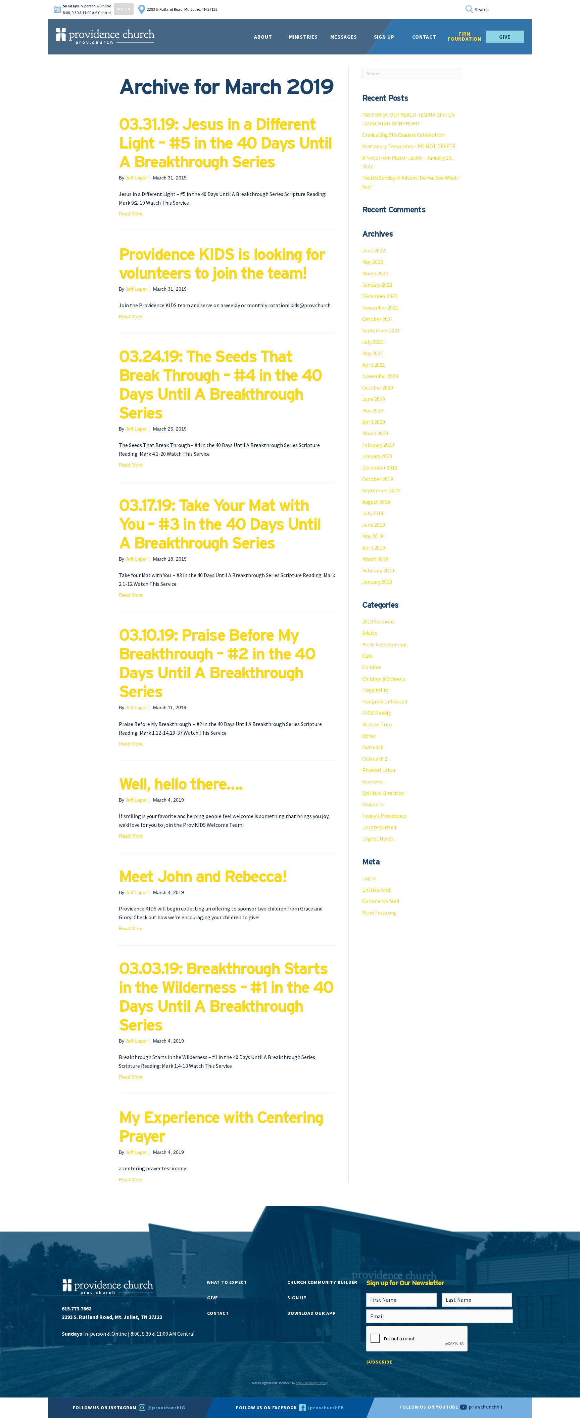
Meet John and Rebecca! (202, 876)
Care (367, 655)
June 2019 (373, 524)
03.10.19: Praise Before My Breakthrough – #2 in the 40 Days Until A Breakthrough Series (217, 663)
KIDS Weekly (376, 713)
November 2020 (380, 376)
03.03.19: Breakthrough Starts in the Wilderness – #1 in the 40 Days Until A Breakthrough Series (226, 997)
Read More (131, 213)
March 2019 (375, 559)
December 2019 (379, 467)
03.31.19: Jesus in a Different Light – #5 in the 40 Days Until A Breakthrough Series (225, 142)
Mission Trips (377, 724)
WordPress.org (379, 912)
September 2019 (381, 490)
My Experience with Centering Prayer (221, 1126)
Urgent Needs (378, 838)
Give (504, 37)
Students (372, 804)
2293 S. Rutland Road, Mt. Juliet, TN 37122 (182, 9)
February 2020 (378, 444)
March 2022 (375, 273)
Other (369, 735)
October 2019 (377, 479)
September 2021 (381, 330)
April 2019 (373, 547)
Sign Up (384, 37)
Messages (343, 37)
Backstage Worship (384, 644)
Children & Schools (383, 678)
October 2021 (377, 319)
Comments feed (380, 901)
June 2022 (373, 250)
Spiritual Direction (383, 792)
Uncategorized (379, 827)
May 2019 (372, 536)
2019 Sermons (378, 621)
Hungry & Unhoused (384, 701)
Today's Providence (384, 815)
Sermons (372, 781)
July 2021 (372, 341)
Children (372, 667)
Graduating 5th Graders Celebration (403, 134)
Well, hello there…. (180, 784)
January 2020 (377, 456)
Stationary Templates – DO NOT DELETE (409, 146)
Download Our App (311, 1313)
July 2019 (372, 513)
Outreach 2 (374, 758)
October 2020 (377, 387)
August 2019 (376, 501)
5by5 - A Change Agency (312, 1383)
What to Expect (227, 1282)
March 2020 (375, 433)
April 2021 (373, 364)
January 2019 (377, 581)
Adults (369, 633)
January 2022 (377, 284)
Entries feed (376, 889)
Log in (369, 878)
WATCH (123, 8)
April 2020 (373, 421)
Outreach (373, 747)
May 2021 (372, 353)
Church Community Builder (322, 1282)
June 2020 (373, 399)
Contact (218, 1313)
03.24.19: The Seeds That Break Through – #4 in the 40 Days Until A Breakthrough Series (220, 384)
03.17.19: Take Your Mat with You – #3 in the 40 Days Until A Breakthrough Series (220, 524)
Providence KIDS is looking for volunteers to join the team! (222, 263)
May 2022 (372, 261)
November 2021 (380, 307)
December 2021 (379, 296)
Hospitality (375, 690)
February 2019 (378, 570)
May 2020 (372, 410)
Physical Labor (379, 770)
